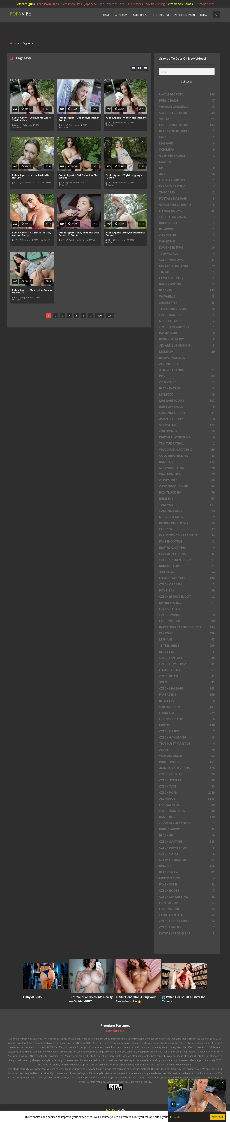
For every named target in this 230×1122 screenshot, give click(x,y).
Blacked (187, 290)
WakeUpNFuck (187, 474)
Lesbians (187, 639)
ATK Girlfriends (187, 370)
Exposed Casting (187, 186)
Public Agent (187, 829)
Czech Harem (187, 731)
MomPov (187, 352)
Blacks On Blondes (187, 131)
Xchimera (187, 149)
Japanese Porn (94, 4)
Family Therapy (187, 278)
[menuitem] (106, 15)
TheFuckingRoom (187, 309)
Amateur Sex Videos (187, 768)
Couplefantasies (187, 217)
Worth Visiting (155, 4)
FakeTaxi (187, 633)
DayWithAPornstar (187, 933)
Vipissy (187, 119)
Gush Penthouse (187, 156)
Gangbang (187, 235)
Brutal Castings (187, 548)
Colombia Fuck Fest (187, 456)
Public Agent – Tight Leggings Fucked (123, 176)
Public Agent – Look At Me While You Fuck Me (31, 119)
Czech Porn (187, 793)
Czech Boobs (187, 891)
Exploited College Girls (187, 535)
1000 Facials (187, 254)
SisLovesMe (187, 425)
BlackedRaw (187, 872)
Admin (17, 125)
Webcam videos (187, 756)
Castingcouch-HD (187, 486)
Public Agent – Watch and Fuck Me (126, 117)
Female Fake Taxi (187, 578)
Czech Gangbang (187, 737)
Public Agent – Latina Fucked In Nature (31, 176)
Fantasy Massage (187, 198)
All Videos (121, 15)
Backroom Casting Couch (187, 627)
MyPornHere (115, 4)
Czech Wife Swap (187, 260)
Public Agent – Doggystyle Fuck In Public (79, 119)
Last (110, 315)
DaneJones (187, 241)
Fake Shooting (187, 541)
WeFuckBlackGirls (187, 107)
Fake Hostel (187, 884)
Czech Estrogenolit (187, 597)
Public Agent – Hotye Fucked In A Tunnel (125, 234)
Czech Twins (187, 615)
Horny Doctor (187, 719)
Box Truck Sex (187, 492)
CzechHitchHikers (187, 113)
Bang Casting (187, 284)
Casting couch (187, 511)
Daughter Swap (187, 247)
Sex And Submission (187, 345)
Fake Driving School (187, 125)
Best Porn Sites (71, 4)
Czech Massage (187, 688)
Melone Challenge (187, 266)
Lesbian (187, 162)
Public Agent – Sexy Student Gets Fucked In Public (79, 234)
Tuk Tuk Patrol (187, 443)
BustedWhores (204, 4)
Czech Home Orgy (187, 664)
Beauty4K (187, 652)
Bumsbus (187, 499)
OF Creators (135, 4)
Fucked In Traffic (187, 554)
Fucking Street (187, 909)
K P (62, 125)
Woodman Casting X (187, 450)
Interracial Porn (184, 15)
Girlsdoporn (187, 707)
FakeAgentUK (187, 805)
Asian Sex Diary (187, 419)
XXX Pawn (187, 572)
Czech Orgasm (187, 584)
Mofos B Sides (187, 878)
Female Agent (187, 670)
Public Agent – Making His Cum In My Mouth (32, 291)
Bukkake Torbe (187, 566)
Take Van (187, 505)
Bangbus (187, 462)
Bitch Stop (187, 701)
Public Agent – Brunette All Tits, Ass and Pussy (31, 234)
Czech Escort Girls (187, 921)
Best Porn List (160, 15)
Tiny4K (187, 272)
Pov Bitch (187, 590)
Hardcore (187, 713)
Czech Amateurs (187, 811)
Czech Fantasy (187, 658)
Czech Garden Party (187, 560)
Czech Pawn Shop (187, 848)
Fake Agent (187, 695)
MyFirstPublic (187, 603)
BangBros (187, 817)
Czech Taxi (187, 786)
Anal (187, 174)
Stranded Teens (187, 468)
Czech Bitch (187, 676)
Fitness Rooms (187, 211)
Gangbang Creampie (187, 205)
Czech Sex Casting (187, 897)
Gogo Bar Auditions (187, 823)
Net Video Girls (187, 517)
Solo (187, 682)
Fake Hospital (187, 621)
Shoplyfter (187, 303)
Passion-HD (187, 333)
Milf (187, 137)
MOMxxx (187, 394)
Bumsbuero (187, 223)
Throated (187, 192)
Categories (140, 15)
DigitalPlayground (187, 437)
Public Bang (187, 100)
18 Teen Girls (187, 646)
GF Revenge (187, 382)
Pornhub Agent (187, 339)
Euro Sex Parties (187, 180)
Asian (187, 750)
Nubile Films (187, 321)
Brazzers (187, 866)
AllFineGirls (187, 364)
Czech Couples (187, 774)
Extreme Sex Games (179, 4)
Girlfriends (187, 431)
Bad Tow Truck (187, 407)
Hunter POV (187, 903)
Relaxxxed (187, 229)
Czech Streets (187, 780)
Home (106, 15)
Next (99, 315)
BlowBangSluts (187, 358)
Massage (187, 143)
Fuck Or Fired (187, 609)
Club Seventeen (187, 915)
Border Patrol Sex (187, 523)
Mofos (187, 725)
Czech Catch (187, 854)
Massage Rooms (187, 401)
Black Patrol (187, 388)
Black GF (187, 835)
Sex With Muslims (187, 860)
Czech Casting (187, 842)
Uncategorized (187, 94)
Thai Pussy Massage (187, 744)
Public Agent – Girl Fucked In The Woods (78, 176)
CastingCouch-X (187, 413)
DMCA (203, 15)
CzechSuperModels (187, 327)
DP (187, 168)
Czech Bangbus (187, 315)
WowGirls (187, 296)
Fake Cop (187, 529)
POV (187, 376)
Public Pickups (187, 762)
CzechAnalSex (187, 927)
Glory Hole (187, 480)
